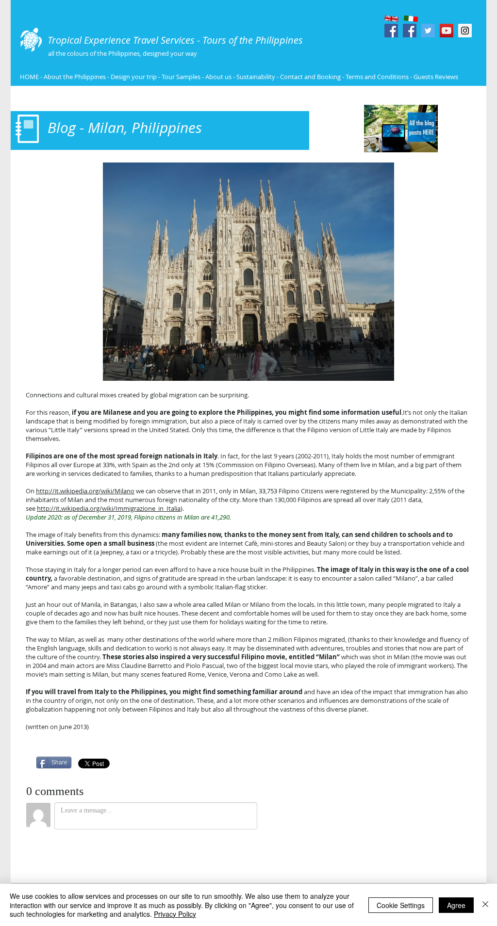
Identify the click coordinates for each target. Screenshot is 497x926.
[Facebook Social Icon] (391, 30)
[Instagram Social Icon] (465, 30)
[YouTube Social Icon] (446, 30)
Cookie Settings (401, 905)
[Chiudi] (485, 905)
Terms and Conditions (378, 76)
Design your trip (134, 76)
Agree (456, 905)
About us (218, 76)
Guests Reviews (435, 76)
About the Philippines (75, 76)
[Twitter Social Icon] (428, 30)
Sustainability (255, 76)
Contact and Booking (310, 76)
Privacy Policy (175, 914)
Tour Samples (181, 76)
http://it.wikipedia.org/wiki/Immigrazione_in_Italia (109, 508)
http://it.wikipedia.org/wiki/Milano (85, 491)
